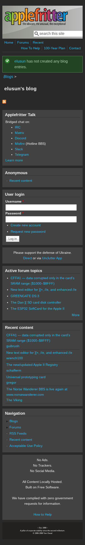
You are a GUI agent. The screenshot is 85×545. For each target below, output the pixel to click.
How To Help (30, 48)
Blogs (8, 77)
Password (14, 213)
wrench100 (14, 358)
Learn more (14, 160)
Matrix (19, 133)
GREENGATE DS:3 (25, 296)
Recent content (20, 180)
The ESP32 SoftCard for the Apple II (37, 308)
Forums (23, 42)
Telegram (22, 154)
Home (8, 42)
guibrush (12, 346)
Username (14, 201)
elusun (20, 61)
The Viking (14, 400)
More (76, 315)
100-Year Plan (54, 48)
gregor (11, 382)
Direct (27, 258)
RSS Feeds (17, 433)
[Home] (36, 25)
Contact (75, 48)
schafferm (13, 370)
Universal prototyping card (26, 377)
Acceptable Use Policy (25, 446)
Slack (19, 149)
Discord (20, 138)
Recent (38, 42)
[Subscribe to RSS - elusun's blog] (4, 102)
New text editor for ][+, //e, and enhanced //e (43, 289)
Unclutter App (52, 258)
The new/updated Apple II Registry (32, 365)
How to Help (43, 514)
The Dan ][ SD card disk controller (36, 302)
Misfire (20, 143)
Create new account (26, 225)
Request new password (28, 231)
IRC (18, 127)
